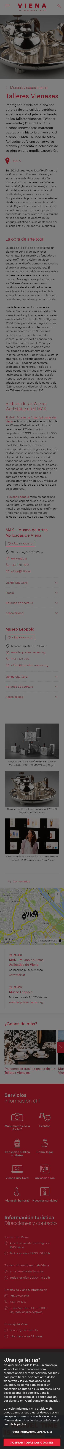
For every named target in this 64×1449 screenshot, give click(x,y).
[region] (32, 1399)
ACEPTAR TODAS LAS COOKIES (32, 1442)
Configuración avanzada (32, 1432)
